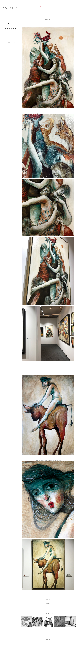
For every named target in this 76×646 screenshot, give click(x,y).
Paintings (10, 23)
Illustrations (10, 25)
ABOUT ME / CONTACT (10, 35)
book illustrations (10, 30)
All (10, 21)
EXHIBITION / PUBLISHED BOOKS (10, 32)
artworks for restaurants (10, 28)
